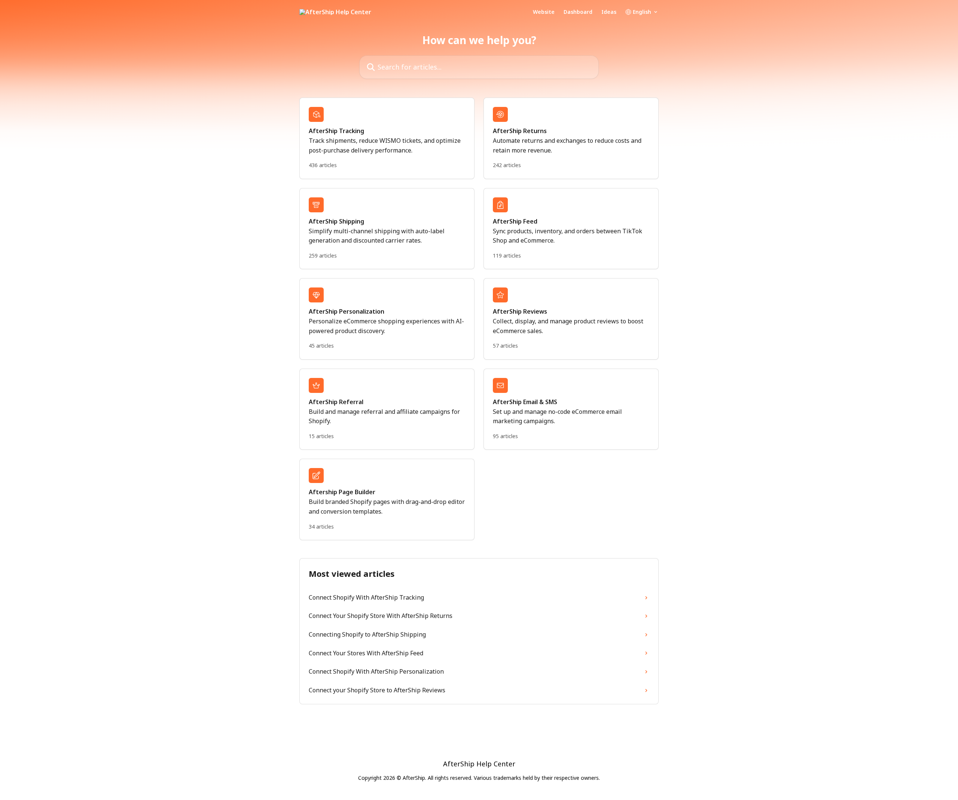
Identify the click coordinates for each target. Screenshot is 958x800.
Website (544, 12)
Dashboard (578, 12)
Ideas (608, 12)
